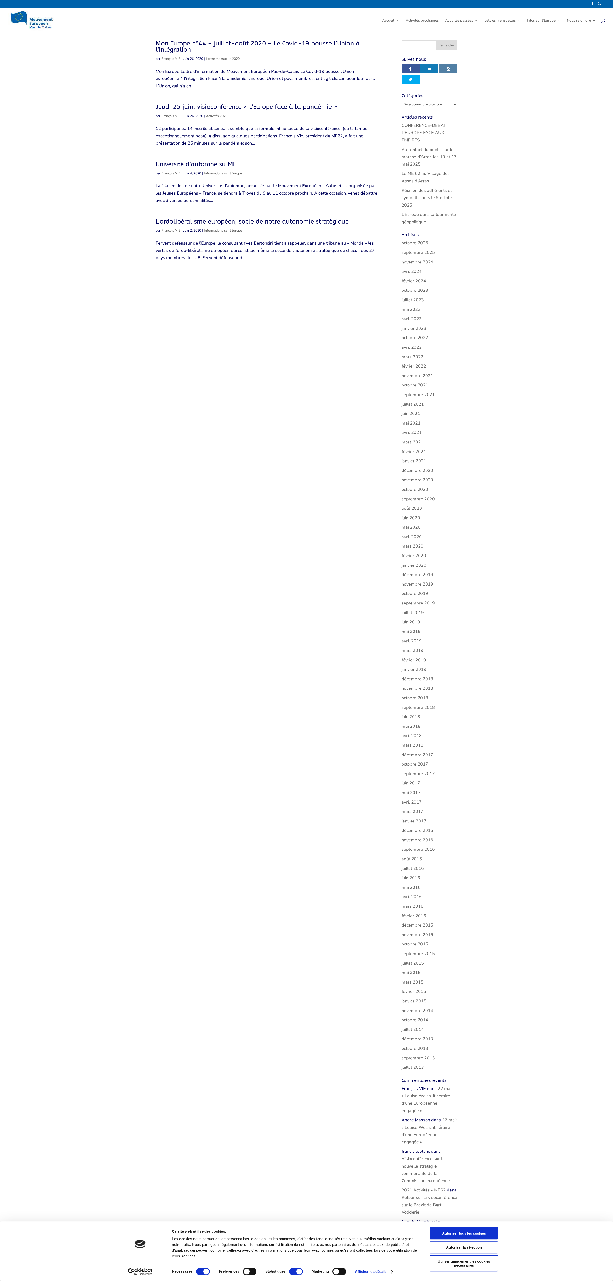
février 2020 (414, 556)
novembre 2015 (417, 935)
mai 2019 (411, 631)
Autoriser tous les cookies (464, 1233)
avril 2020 (412, 537)
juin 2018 (411, 717)
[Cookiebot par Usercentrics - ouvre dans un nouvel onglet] (140, 1271)
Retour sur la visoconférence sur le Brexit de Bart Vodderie (429, 1205)
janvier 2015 (414, 1001)
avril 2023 (412, 319)
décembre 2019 (417, 574)
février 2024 (414, 281)
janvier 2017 (414, 821)
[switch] (249, 1271)
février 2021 (414, 451)
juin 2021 (411, 413)
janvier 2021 (414, 461)
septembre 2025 (418, 252)
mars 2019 (412, 650)
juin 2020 (411, 518)
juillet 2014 (413, 1029)
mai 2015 (411, 972)
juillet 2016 (413, 868)
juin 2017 (411, 783)
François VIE (170, 58)
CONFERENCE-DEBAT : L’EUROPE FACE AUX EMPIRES (425, 133)
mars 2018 (412, 745)
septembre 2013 (418, 1058)
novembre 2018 (417, 688)
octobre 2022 (415, 338)
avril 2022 (412, 347)
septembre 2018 (418, 707)
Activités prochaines (422, 21)
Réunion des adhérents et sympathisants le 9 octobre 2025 (428, 198)
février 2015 (414, 991)
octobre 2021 (415, 385)
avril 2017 (412, 802)
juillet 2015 (413, 963)
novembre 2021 (417, 376)
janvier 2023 (414, 328)
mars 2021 (412, 442)
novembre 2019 (417, 584)
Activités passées (459, 21)
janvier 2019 (414, 669)
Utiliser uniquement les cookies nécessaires (464, 1263)
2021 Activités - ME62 (424, 1190)
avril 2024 (412, 271)
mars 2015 (412, 982)
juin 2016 (411, 878)
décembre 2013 (417, 1039)
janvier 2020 (414, 565)
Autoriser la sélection (464, 1247)
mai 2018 (411, 726)
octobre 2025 (415, 243)
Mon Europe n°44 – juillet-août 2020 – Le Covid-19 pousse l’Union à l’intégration (258, 46)
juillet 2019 (413, 612)
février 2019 (414, 660)
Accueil (388, 21)
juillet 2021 (413, 404)
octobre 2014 (415, 1020)
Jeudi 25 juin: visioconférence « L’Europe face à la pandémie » (246, 107)
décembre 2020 (417, 470)
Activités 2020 (216, 116)
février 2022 (414, 366)
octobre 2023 (415, 290)
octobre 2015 (415, 944)
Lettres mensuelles (500, 21)
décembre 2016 (417, 830)
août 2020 (412, 508)
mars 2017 (412, 811)
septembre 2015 (418, 954)
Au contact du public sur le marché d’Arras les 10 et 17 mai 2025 (429, 157)
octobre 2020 (415, 489)
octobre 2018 (415, 698)
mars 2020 (412, 546)
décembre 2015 (417, 925)
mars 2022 (412, 357)
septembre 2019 (418, 603)
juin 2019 (411, 622)
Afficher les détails (370, 1272)
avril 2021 (412, 432)
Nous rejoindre (579, 21)
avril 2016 (412, 897)
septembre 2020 (418, 499)
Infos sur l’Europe (541, 21)
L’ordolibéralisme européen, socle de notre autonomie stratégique (252, 221)
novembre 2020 (417, 480)
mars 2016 (412, 906)
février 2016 (414, 916)
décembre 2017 (417, 755)
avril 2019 (412, 641)
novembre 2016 (417, 840)
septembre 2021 (418, 394)
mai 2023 (411, 309)
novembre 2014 (417, 1010)
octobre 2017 (415, 764)
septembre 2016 (418, 849)
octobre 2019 (415, 593)
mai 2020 (411, 527)
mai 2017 (411, 792)
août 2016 (412, 859)
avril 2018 (412, 735)
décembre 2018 (417, 679)
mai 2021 (411, 423)
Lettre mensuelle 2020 (223, 58)
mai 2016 (411, 887)
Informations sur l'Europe (223, 173)
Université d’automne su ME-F (200, 164)
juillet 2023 (413, 300)
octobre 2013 (415, 1048)
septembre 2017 (418, 774)
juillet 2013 (413, 1067)
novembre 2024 (417, 262)
